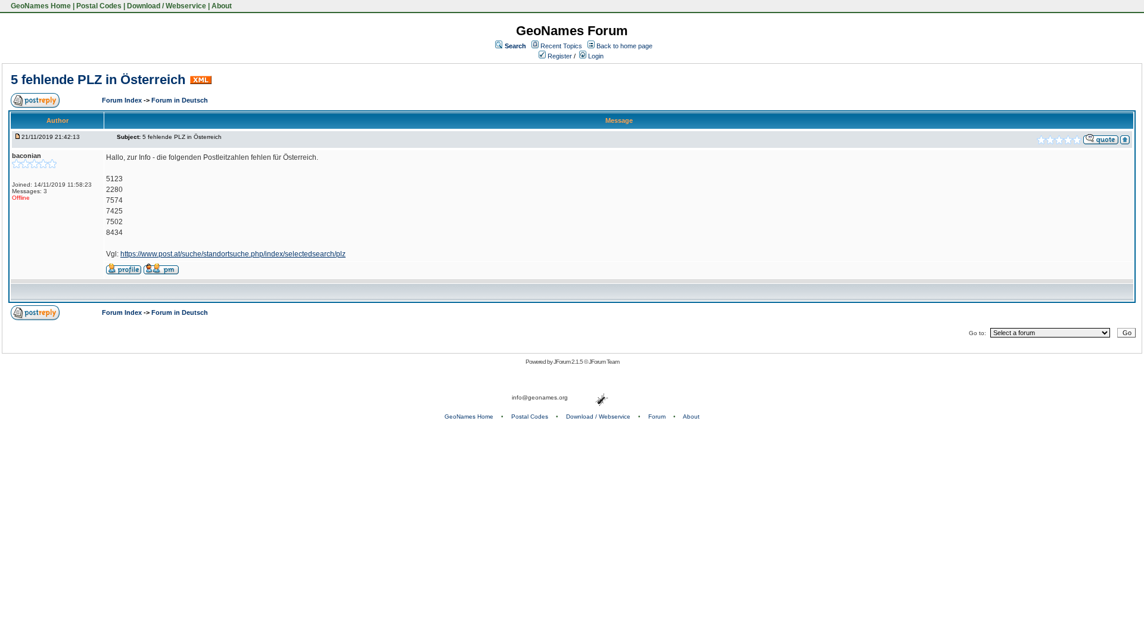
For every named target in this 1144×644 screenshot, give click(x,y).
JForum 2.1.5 (569, 361)
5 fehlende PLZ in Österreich (98, 79)
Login (595, 56)
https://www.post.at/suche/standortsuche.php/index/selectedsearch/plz (233, 254)
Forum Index (123, 100)
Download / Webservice (166, 6)
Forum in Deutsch (179, 100)
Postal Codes (99, 6)
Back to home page (624, 45)
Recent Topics (561, 45)
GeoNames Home (40, 6)
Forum (657, 416)
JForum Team (604, 361)
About (222, 6)
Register (559, 56)
